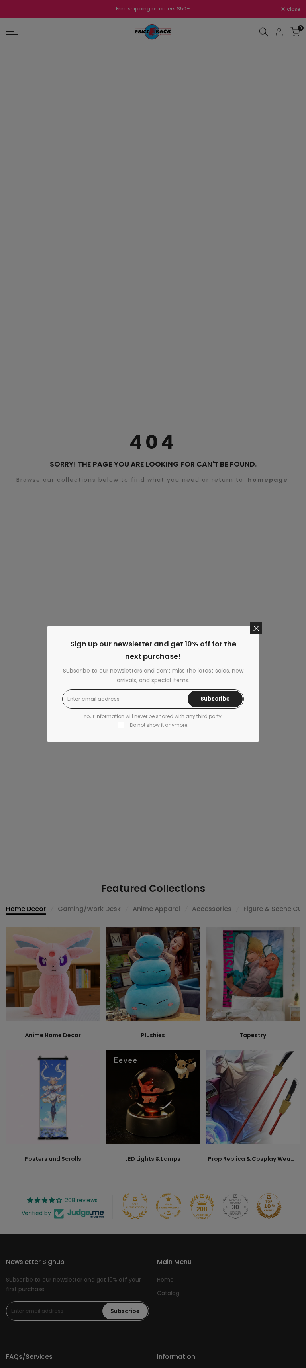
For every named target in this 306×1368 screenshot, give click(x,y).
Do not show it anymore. (159, 725)
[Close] (256, 628)
